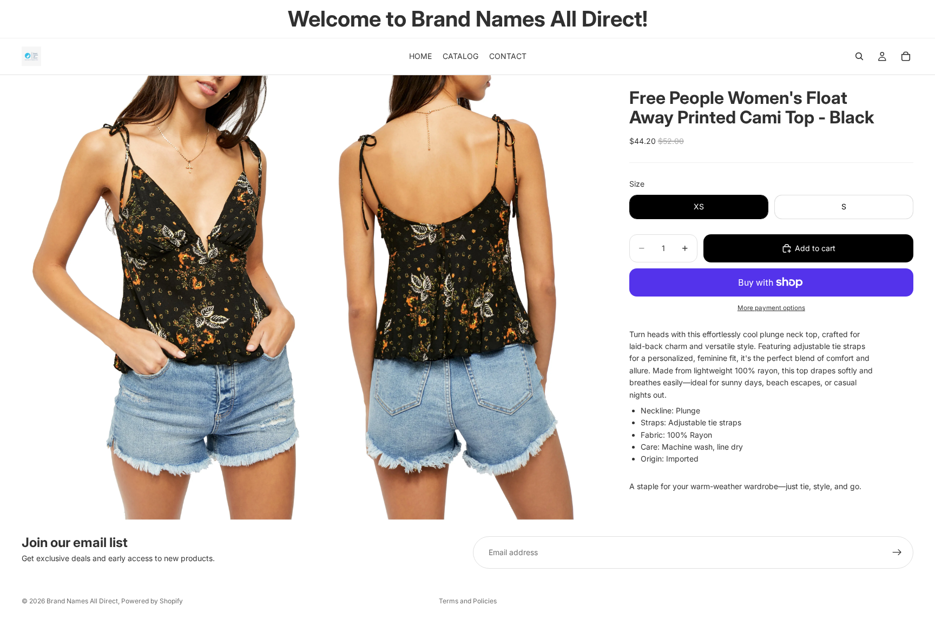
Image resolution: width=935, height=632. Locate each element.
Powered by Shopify (152, 601)
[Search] (859, 56)
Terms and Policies (468, 601)
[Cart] (906, 56)
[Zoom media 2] (458, 297)
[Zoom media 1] (167, 297)
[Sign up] (897, 552)
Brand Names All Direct (82, 601)
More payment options (771, 308)
